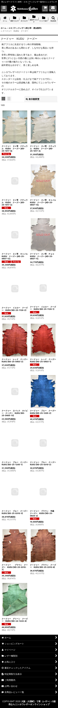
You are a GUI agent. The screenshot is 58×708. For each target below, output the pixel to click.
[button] (4, 9)
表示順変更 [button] (34, 99)
